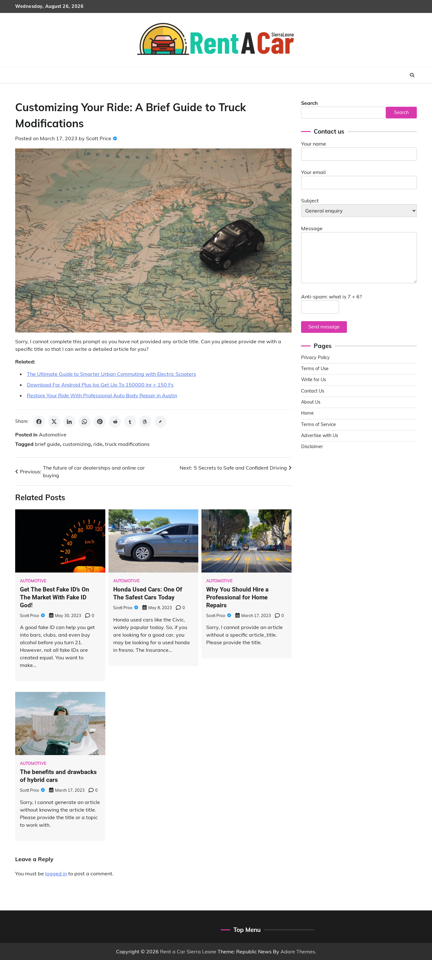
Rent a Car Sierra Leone (188, 951)
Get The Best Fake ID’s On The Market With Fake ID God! (54, 597)
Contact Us (312, 391)
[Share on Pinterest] (100, 422)
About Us (310, 402)
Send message (324, 327)
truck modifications (127, 444)
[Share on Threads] (145, 422)
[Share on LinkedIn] (69, 422)
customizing (77, 444)
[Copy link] (160, 422)
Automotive (52, 434)
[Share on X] (54, 422)
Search (309, 103)
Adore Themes (298, 951)
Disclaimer (312, 446)
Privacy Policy (315, 357)
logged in (56, 873)
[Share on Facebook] (39, 422)
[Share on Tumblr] (130, 422)
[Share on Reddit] (115, 422)
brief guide (47, 444)
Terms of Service (318, 424)
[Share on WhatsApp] (84, 422)
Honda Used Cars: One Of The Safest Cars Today (147, 593)
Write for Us (313, 379)
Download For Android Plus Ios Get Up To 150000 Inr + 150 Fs (100, 384)
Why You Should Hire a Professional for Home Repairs (237, 597)
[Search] (412, 75)
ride (97, 444)
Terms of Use (315, 368)
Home (307, 413)
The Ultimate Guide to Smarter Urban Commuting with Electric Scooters (111, 374)
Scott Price (98, 138)
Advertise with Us (319, 435)
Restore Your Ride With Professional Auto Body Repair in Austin (102, 395)
